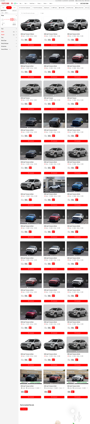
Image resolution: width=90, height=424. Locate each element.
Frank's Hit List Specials (38, 7)
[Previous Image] (22, 25)
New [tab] (3, 7)
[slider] (2, 19)
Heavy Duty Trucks (80, 7)
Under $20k (62, 7)
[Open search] (77, 3)
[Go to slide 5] (34, 63)
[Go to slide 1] (30, 31)
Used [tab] (14, 7)
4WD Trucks (55, 7)
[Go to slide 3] (31, 63)
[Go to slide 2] (31, 31)
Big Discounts (46, 7)
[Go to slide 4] (32, 63)
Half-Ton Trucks (70, 7)
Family (88, 7)
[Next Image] (40, 25)
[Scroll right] (89, 8)
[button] (21, 25)
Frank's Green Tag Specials (25, 7)
